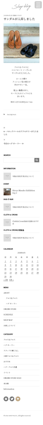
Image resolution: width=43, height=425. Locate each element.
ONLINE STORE (10, 309)
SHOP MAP (8, 320)
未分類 (6, 383)
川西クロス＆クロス (11, 356)
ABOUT (7, 293)
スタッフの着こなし (11, 350)
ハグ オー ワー (11, 303)
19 (27, 269)
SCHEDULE (8, 314)
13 (32, 265)
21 (37, 269)
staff (19, 15)
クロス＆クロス (11, 114)
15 (5, 269)
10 (16, 265)
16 (10, 269)
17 (16, 269)
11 (21, 265)
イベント (7, 372)
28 (38, 272)
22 (5, 272)
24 (16, 272)
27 (32, 272)
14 (37, 265)
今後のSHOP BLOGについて (23, 176)
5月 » (11, 280)
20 (32, 269)
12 (27, 265)
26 (27, 272)
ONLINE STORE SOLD (12, 378)
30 (11, 276)
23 (11, 272)
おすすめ (7, 361)
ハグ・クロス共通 (10, 367)
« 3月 (6, 280)
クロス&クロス (11, 298)
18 (21, 269)
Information (9, 389)
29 (5, 276)
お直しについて (9, 325)
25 (21, 272)
